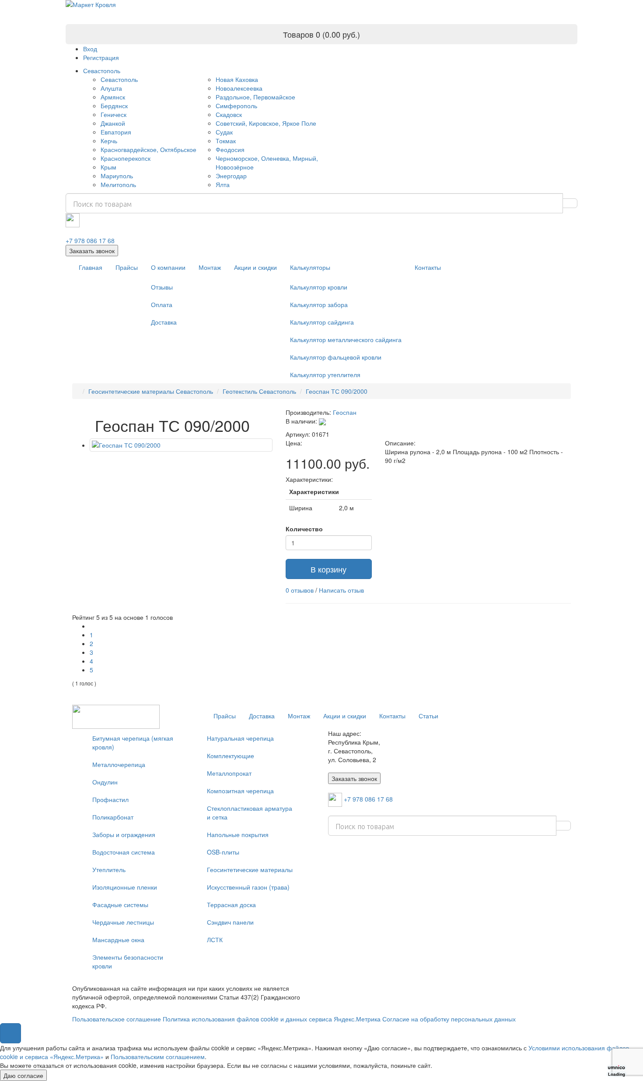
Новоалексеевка (239, 88)
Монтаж (210, 267)
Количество (304, 528)
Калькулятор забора (319, 304)
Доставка (164, 322)
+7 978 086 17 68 (90, 240)
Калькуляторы (310, 267)
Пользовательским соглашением (158, 1056)
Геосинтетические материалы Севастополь (150, 391)
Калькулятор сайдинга (322, 322)
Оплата (161, 304)
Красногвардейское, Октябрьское (148, 149)
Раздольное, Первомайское (255, 96)
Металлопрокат (229, 773)
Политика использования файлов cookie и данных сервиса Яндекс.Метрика (272, 1018)
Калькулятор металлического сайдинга (346, 339)
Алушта (111, 88)
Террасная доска (231, 904)
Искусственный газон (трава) (248, 887)
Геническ (113, 114)
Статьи (428, 715)
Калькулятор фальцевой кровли (335, 357)
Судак (224, 131)
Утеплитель (109, 869)
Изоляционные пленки (124, 887)
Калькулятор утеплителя (325, 374)
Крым (108, 167)
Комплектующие (230, 755)
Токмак (226, 140)
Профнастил (110, 799)
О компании (168, 267)
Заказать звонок (92, 250)
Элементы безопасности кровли (127, 961)
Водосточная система (123, 852)
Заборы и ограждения (123, 834)
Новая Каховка (237, 79)
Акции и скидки (255, 267)
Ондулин (105, 781)
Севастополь (101, 70)
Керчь (109, 140)
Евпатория (116, 131)
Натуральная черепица (240, 738)
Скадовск (229, 114)
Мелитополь (118, 184)
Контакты (428, 267)
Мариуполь (117, 175)
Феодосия (230, 149)
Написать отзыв (341, 590)
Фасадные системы (120, 904)
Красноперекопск (125, 158)
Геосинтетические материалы (250, 869)
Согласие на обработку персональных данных (449, 1018)
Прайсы (126, 267)
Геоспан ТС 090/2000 (336, 391)
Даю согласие (23, 1075)
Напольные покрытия (238, 834)
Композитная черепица (240, 790)
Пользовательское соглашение (116, 1018)
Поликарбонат (112, 817)
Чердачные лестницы (123, 922)
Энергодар (231, 175)
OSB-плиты (223, 852)
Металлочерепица (118, 764)
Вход (90, 48)
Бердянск (114, 105)
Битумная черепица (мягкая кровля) (132, 742)
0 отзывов (300, 590)
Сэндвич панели (230, 922)
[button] (10, 1033)
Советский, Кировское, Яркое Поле (266, 123)
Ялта (223, 184)
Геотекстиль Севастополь (259, 391)
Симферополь (236, 105)
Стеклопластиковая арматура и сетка (249, 812)
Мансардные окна (118, 939)
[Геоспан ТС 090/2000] (181, 445)
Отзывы (162, 287)
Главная (90, 267)
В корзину (328, 569)
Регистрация (101, 57)
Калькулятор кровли (318, 287)
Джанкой (113, 123)
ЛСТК (215, 939)
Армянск (113, 96)
